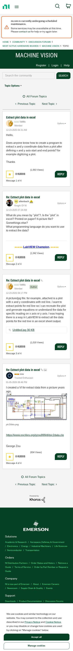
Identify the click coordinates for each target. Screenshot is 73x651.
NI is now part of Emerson (17, 584)
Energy (24, 546)
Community (18, 41)
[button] (9, 174)
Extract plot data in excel (20, 117)
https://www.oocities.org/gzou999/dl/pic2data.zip (35, 435)
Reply (60, 174)
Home (6, 41)
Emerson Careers (50, 584)
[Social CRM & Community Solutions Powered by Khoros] (37, 498)
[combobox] (28, 75)
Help (67, 65)
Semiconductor (14, 550)
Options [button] (60, 123)
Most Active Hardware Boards (21, 45)
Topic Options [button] (12, 85)
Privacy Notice (32, 621)
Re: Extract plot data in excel (23, 197)
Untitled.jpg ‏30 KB (23, 330)
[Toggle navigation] (17, 7)
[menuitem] (57, 6)
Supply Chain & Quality (32, 588)
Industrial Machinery (41, 546)
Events (49, 588)
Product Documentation (30, 601)
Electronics (12, 546)
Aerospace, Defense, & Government (47, 542)
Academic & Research (16, 542)
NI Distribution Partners (16, 562)
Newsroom (12, 588)
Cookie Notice (53, 621)
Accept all (36, 637)
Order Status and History (43, 562)
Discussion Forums (40, 41)
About (36, 584)
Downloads (10, 601)
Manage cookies (36, 645)
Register (41, 65)
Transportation (32, 550)
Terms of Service (22, 566)
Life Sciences (60, 546)
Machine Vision (50, 45)
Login (55, 65)
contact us (24, 31)
